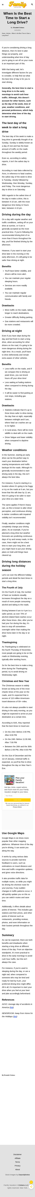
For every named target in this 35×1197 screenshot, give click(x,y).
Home (3, 33)
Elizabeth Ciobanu (18, 27)
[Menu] (3, 4)
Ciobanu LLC (23, 1185)
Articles (8, 33)
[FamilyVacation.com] (17, 4)
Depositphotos (24, 1175)
